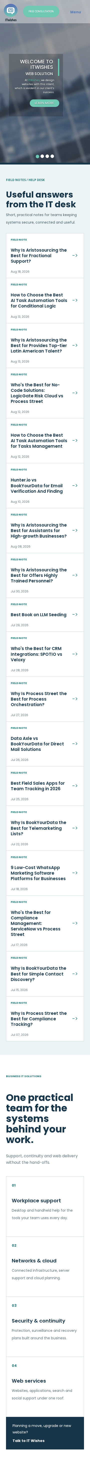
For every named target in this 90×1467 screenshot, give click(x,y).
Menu (75, 12)
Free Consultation (41, 11)
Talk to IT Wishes (28, 1440)
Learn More (44, 103)
